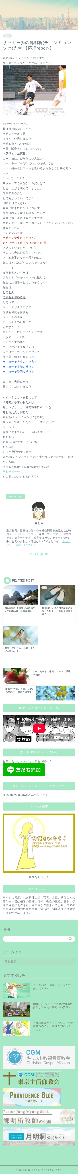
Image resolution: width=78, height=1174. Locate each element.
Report (7, 36)
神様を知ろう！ (39, 877)
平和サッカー (11, 471)
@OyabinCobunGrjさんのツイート (25, 794)
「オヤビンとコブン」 (25, 534)
